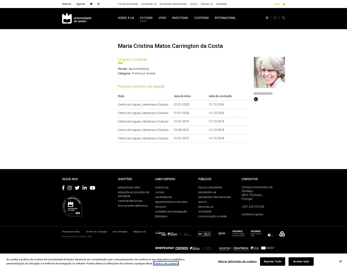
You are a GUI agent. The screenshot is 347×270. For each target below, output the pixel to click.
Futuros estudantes (128, 4)
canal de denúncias (130, 200)
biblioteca (161, 216)
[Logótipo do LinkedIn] (85, 188)
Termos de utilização (96, 231)
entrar (277, 4)
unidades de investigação (171, 211)
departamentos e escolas (171, 201)
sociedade (204, 211)
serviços (160, 206)
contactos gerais (252, 214)
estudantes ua (207, 192)
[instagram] (98, 4)
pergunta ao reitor (129, 187)
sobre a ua (126, 18)
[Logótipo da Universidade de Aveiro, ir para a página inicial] (76, 18)
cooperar (201, 18)
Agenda (80, 4)
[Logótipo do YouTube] (92, 188)
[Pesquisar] (283, 18)
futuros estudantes (210, 187)
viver (162, 18)
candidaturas (163, 197)
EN (275, 18)
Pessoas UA (207, 4)
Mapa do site (139, 231)
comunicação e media (212, 216)
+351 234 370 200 (253, 206)
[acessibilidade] (267, 17)
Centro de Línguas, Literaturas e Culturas (143, 104)
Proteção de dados (71, 231)
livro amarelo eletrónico (133, 205)
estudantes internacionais (214, 197)
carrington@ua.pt (263, 93)
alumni (202, 201)
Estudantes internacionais (173, 4)
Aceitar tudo (301, 261)
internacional (225, 18)
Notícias (66, 4)
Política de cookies (166, 263)
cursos (159, 192)
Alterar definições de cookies (237, 261)
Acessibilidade (120, 231)
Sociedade (221, 4)
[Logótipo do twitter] (77, 188)
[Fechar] (340, 261)
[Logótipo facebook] (63, 188)
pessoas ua (205, 206)
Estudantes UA (149, 4)
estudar (146, 18)
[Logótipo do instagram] (69, 188)
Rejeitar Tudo (272, 261)
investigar (180, 18)
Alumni (194, 4)
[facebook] (91, 4)
